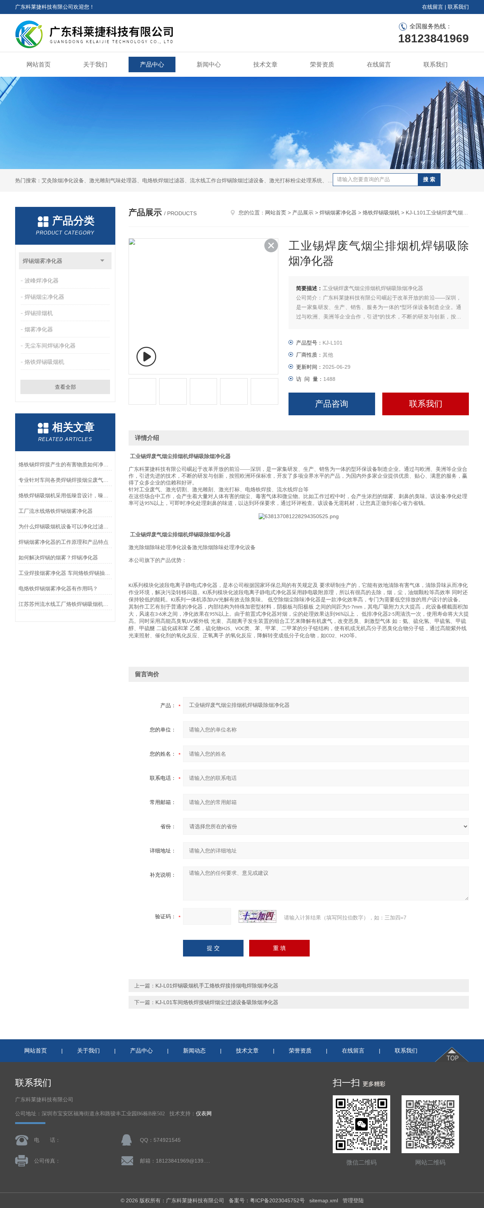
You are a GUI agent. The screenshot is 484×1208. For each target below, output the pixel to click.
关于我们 (95, 64)
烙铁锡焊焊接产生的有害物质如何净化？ (65, 464)
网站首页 (38, 64)
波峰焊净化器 (42, 280)
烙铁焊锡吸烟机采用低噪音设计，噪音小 (65, 495)
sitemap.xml (323, 1200)
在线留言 (432, 7)
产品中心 (152, 64)
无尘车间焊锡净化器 (50, 345)
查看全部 (65, 387)
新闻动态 (194, 1050)
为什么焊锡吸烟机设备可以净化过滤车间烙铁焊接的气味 (65, 526)
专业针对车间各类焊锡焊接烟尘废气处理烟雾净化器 (65, 480)
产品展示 (302, 213)
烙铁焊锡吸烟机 (44, 362)
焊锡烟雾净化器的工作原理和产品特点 (64, 542)
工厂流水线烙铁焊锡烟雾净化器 (56, 511)
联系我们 (458, 7)
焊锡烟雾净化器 (42, 261)
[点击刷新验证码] (257, 916)
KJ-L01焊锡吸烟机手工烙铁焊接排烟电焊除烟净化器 (216, 986)
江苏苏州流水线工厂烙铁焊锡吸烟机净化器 (65, 604)
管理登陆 (353, 1200)
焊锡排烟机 (39, 313)
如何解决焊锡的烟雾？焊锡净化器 (58, 557)
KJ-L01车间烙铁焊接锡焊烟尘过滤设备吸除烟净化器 (216, 1002)
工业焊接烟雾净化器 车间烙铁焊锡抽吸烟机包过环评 (65, 573)
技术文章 (265, 64)
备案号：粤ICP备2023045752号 (267, 1200)
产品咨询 (331, 403)
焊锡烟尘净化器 (44, 296)
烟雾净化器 (39, 329)
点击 (102, 260)
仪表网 (204, 1113)
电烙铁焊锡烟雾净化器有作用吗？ (58, 588)
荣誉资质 (322, 64)
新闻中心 (209, 64)
